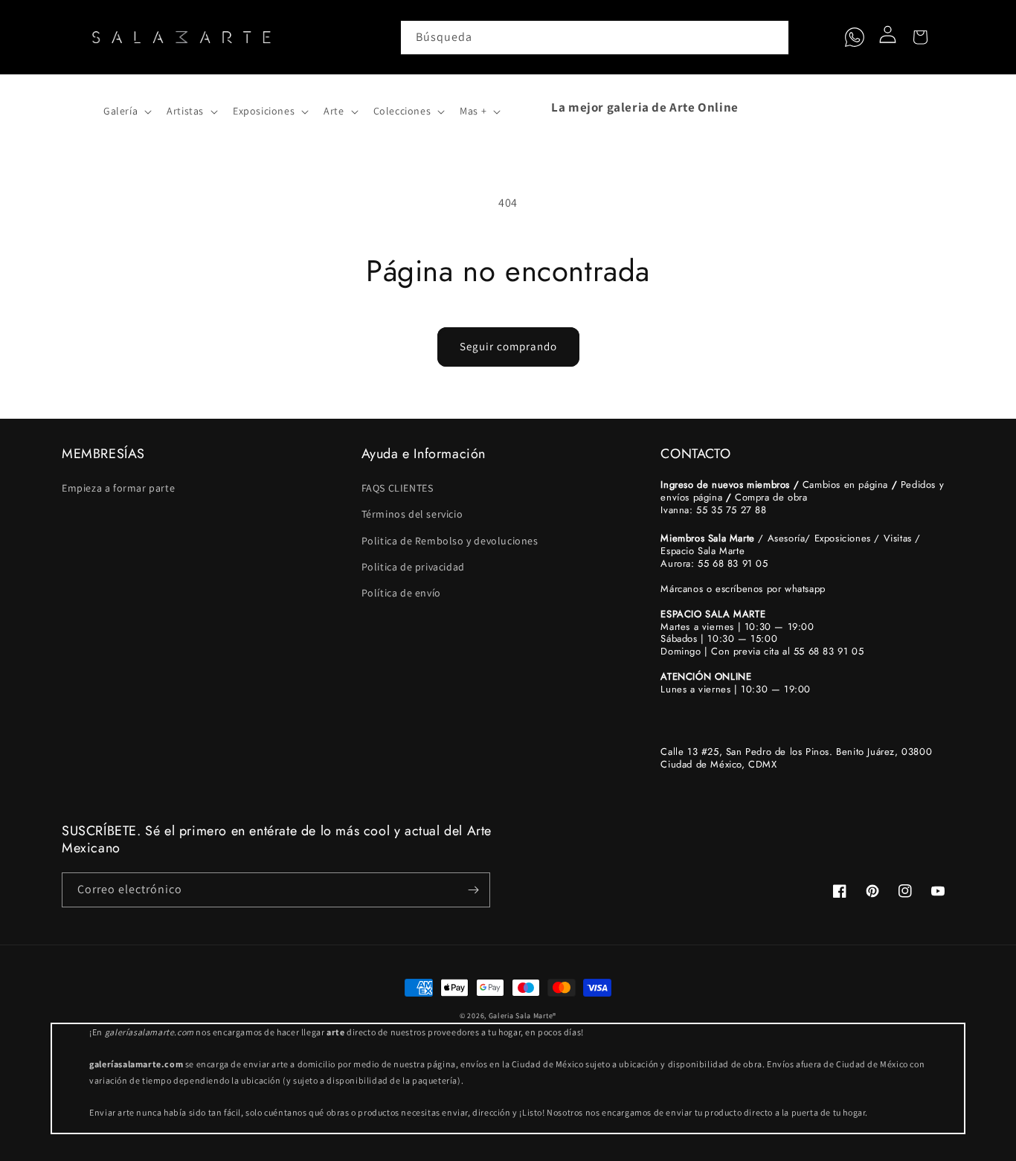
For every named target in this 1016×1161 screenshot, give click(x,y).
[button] (78, 107)
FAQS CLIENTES (397, 488)
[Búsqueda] (772, 37)
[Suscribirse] (473, 889)
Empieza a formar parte (118, 488)
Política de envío (401, 592)
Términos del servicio (412, 514)
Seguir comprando (508, 346)
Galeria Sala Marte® (522, 1015)
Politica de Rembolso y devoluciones (449, 540)
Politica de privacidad (413, 566)
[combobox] (595, 37)
